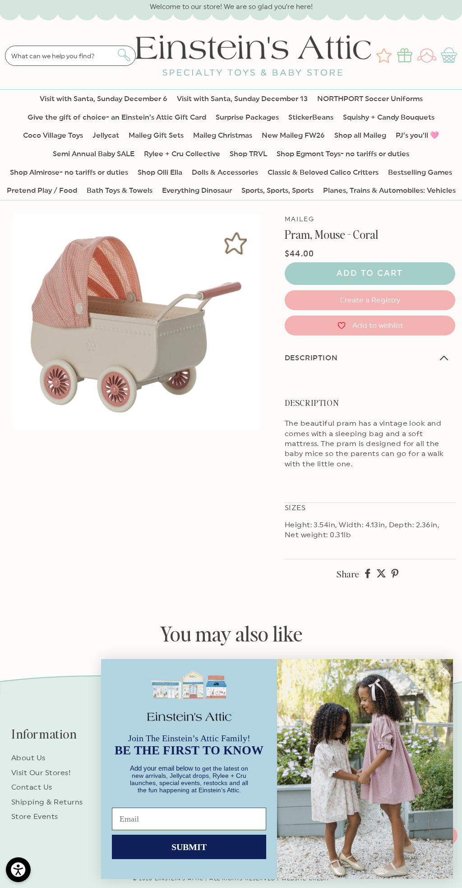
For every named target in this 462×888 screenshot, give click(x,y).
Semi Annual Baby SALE (93, 154)
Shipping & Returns (47, 802)
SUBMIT (189, 847)
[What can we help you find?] (124, 55)
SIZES (295, 507)
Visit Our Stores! (41, 772)
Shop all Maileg (360, 135)
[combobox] (70, 56)
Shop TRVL (248, 154)
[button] (450, 56)
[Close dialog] (441, 671)
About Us (28, 758)
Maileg (300, 219)
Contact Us (31, 787)
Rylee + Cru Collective (182, 154)
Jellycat (105, 135)
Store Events (34, 816)
